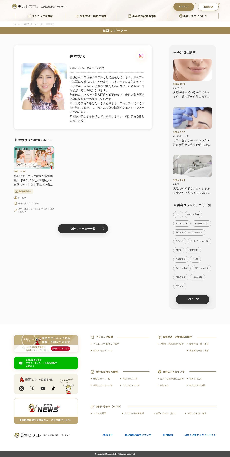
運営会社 (108, 435)
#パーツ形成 (182, 268)
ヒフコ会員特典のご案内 (172, 379)
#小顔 (195, 259)
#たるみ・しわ (181, 136)
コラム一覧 (193, 299)
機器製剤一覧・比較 (199, 351)
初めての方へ (195, 379)
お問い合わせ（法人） (166, 413)
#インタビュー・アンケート (189, 232)
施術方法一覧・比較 (199, 344)
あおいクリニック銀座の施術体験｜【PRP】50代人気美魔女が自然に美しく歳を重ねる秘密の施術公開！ (33, 181)
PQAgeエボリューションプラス (32, 209)
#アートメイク (201, 268)
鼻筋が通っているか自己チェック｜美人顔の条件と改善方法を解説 (191, 95)
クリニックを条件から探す (106, 344)
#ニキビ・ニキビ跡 (199, 241)
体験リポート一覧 (101, 379)
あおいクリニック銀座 (28, 203)
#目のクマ (181, 277)
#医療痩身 (181, 259)
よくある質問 (99, 413)
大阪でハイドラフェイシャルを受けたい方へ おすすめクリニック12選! (192, 191)
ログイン (183, 6)
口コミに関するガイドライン (200, 435)
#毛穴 (176, 184)
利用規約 (168, 435)
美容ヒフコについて (195, 16)
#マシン (180, 286)
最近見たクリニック (103, 351)
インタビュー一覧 (131, 385)
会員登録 (208, 6)
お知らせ (164, 385)
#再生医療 (197, 277)
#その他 (177, 88)
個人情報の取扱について (138, 435)
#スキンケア (182, 223)
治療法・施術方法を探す (172, 344)
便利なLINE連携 (197, 385)
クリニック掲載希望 (134, 413)
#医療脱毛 (193, 250)
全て (178, 214)
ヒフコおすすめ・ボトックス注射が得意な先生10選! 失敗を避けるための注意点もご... (192, 143)
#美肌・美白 (193, 214)
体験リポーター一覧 (33, 24)
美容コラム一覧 (130, 379)
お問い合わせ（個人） (198, 413)
